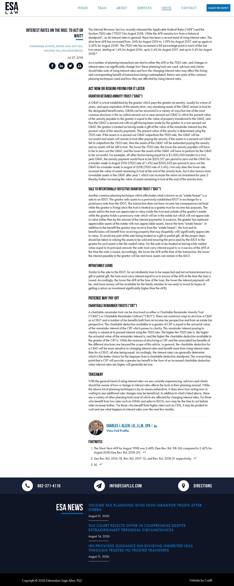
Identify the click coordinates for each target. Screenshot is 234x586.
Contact (189, 8)
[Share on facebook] (52, 66)
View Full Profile (117, 430)
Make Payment (218, 8)
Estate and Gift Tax (69, 46)
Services (144, 8)
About (121, 8)
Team (102, 8)
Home (83, 8)
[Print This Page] (79, 66)
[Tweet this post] (70, 66)
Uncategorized (72, 50)
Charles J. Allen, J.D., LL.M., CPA (128, 425)
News (166, 8)
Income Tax (52, 50)
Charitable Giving (42, 46)
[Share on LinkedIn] (61, 66)
